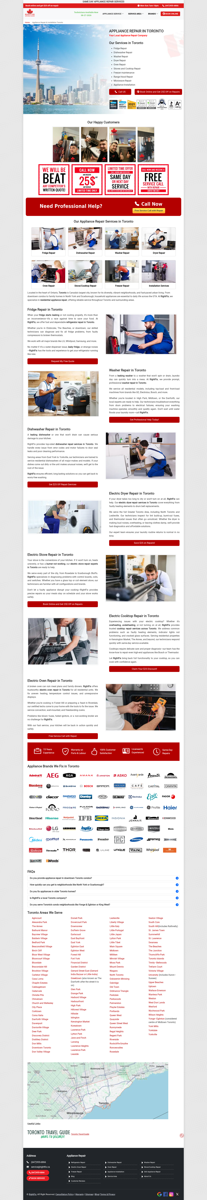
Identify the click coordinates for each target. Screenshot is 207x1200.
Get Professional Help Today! (144, 419)
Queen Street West (119, 1023)
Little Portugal (117, 930)
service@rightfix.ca (40, 1167)
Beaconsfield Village (42, 946)
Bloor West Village (41, 954)
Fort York (75, 958)
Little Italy (114, 926)
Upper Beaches (156, 982)
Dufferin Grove (78, 930)
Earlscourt (76, 934)
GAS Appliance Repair (152, 1172)
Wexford (153, 1006)
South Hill (153, 926)
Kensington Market (80, 1021)
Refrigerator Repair (78, 1162)
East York (75, 942)
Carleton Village (40, 975)
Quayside (114, 1019)
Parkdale (114, 995)
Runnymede (116, 1027)
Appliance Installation (116, 1172)
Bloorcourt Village (41, 958)
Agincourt (37, 918)
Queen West (116, 1015)
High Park (76, 1005)
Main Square (116, 946)
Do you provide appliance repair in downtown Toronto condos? (61, 878)
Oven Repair (112, 1167)
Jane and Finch (78, 1038)
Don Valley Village (41, 1052)
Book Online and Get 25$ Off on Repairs (160, 91)
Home (27, 22)
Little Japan (116, 934)
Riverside (114, 1039)
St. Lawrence (155, 938)
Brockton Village (40, 971)
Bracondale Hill (39, 967)
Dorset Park (76, 918)
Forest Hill (76, 954)
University (153, 975)
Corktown (36, 1011)
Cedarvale (37, 991)
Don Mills (36, 1043)
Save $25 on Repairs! (144, 543)
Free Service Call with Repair (149, 210)
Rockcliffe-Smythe (119, 1043)
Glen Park (75, 989)
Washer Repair (149, 1162)
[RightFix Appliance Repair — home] (30, 12)
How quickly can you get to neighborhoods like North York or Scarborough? (67, 884)
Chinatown (37, 999)
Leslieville (114, 918)
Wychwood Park (157, 1011)
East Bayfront (77, 938)
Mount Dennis (117, 967)
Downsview (76, 926)
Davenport (37, 1023)
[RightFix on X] (177, 1194)
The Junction (155, 950)
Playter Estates (117, 1007)
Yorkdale (153, 1030)
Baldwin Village (39, 938)
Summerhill (154, 934)
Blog (72, 1176)
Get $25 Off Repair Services (62, 484)
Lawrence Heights (80, 1046)
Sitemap (89, 1194)
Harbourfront (77, 1001)
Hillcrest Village (78, 1009)
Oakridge (114, 983)
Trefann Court (155, 967)
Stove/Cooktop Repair (152, 1167)
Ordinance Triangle (119, 991)
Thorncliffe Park (157, 954)
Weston (152, 998)
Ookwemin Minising (119, 979)
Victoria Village (156, 971)
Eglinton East (77, 946)
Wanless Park (155, 994)
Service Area (134, 14)
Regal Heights (116, 1031)
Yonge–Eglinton (157, 1019)
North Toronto (116, 975)
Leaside (75, 1054)
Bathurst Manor (39, 930)
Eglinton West (77, 950)
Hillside (74, 1013)
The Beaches (155, 946)
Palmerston (115, 1003)
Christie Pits (38, 995)
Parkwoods (115, 999)
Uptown (152, 986)
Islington (75, 1017)
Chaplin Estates (39, 983)
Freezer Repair (76, 1172)
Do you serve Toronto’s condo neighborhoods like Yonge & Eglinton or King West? (70, 904)
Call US (122, 91)
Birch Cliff (37, 950)
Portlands (114, 1011)
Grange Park (77, 993)
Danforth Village (40, 1019)
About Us (147, 1176)
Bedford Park (38, 942)
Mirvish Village (117, 958)
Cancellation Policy (64, 1194)
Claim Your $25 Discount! (144, 669)
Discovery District (40, 1035)
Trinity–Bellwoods (158, 962)
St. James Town (157, 930)
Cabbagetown (39, 987)
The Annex (37, 926)
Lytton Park (76, 1034)
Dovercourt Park (79, 922)
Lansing (75, 1042)
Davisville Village (40, 1027)
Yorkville (153, 1034)
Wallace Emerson (157, 990)
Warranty (79, 1194)
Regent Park (116, 1035)
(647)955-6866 (38, 1162)
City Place (37, 1007)
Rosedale (114, 1052)
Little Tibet (115, 942)
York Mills (153, 1026)
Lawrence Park (78, 1030)
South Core (154, 922)
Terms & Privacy (107, 1194)
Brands (152, 14)
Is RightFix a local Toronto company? (48, 898)
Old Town (114, 987)
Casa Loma (37, 979)
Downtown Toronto (41, 1047)
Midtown (114, 950)
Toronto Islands (156, 958)
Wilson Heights (156, 1015)
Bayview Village (40, 934)
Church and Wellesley (42, 1003)
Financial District (79, 962)
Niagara (114, 971)
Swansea (153, 942)
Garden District (78, 967)
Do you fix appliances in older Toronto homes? (53, 891)
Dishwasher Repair (115, 1162)
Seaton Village (156, 918)
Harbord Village (78, 997)
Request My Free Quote (62, 361)
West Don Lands (157, 1002)
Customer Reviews (78, 1181)
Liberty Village (117, 922)
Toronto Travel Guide (80, 1134)
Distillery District (40, 1039)
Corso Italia (37, 1015)
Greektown (76, 978)
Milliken (113, 954)
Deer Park (37, 1031)
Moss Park (115, 962)
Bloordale (36, 962)
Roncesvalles (116, 1047)
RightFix (32, 1194)
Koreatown (76, 1026)
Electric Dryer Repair (78, 1167)
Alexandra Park (39, 922)
